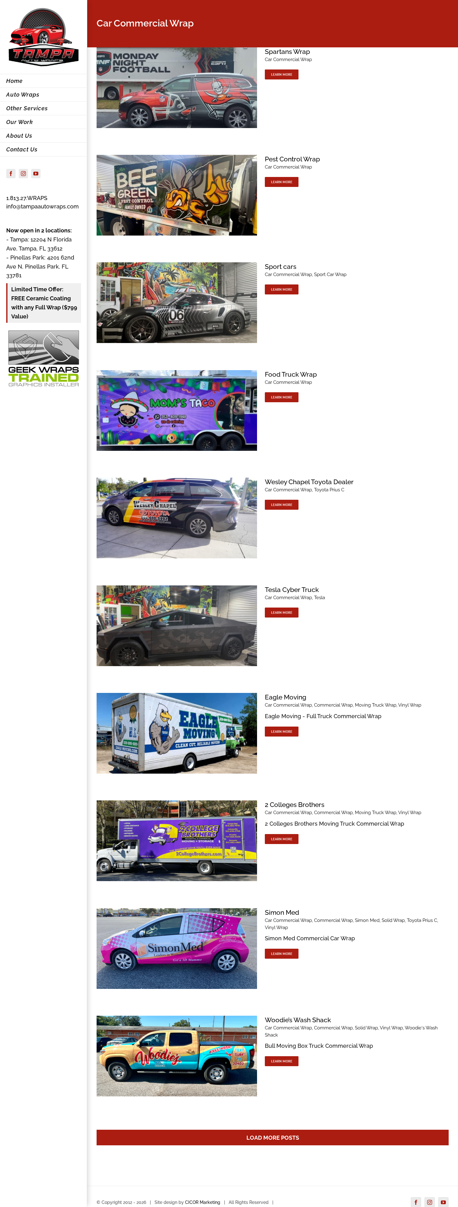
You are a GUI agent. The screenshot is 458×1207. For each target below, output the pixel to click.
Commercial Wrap (333, 705)
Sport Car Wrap (330, 274)
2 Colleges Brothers (294, 805)
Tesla (319, 597)
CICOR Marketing (202, 1202)
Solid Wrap (393, 920)
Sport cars (280, 266)
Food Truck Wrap (291, 374)
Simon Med (282, 912)
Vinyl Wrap (409, 705)
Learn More (281, 74)
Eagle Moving (285, 697)
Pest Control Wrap (292, 159)
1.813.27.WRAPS (26, 198)
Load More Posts (272, 1137)
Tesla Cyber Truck (292, 590)
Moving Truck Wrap (375, 705)
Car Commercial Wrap (288, 59)
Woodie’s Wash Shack (298, 1020)
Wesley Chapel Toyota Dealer (309, 482)
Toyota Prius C (329, 490)
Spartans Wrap (287, 51)
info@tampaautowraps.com (42, 206)
